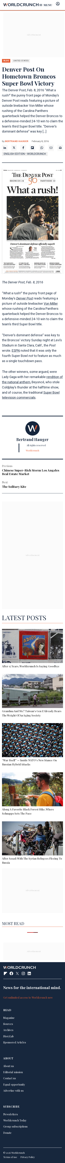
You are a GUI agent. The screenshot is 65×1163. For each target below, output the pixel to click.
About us (8, 1066)
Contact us (9, 1078)
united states (21, 60)
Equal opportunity (14, 1084)
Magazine (9, 1018)
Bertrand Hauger (16, 141)
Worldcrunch (32, 450)
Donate (7, 1132)
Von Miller (51, 303)
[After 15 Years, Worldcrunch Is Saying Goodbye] (32, 646)
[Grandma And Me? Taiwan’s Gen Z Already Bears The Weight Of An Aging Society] (32, 691)
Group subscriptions (15, 1126)
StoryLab (8, 1036)
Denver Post (24, 298)
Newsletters (10, 1114)
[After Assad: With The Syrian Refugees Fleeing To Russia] (32, 839)
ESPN (16, 350)
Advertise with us (13, 1090)
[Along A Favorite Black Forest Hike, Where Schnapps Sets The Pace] (32, 789)
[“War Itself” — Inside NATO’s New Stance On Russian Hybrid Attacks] (32, 740)
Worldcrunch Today (14, 1120)
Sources (8, 1024)
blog (6, 60)
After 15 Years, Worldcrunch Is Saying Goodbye (30, 666)
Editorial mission (13, 1072)
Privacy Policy (27, 1157)
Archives (8, 1030)
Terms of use (10, 1157)
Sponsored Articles (14, 1042)
